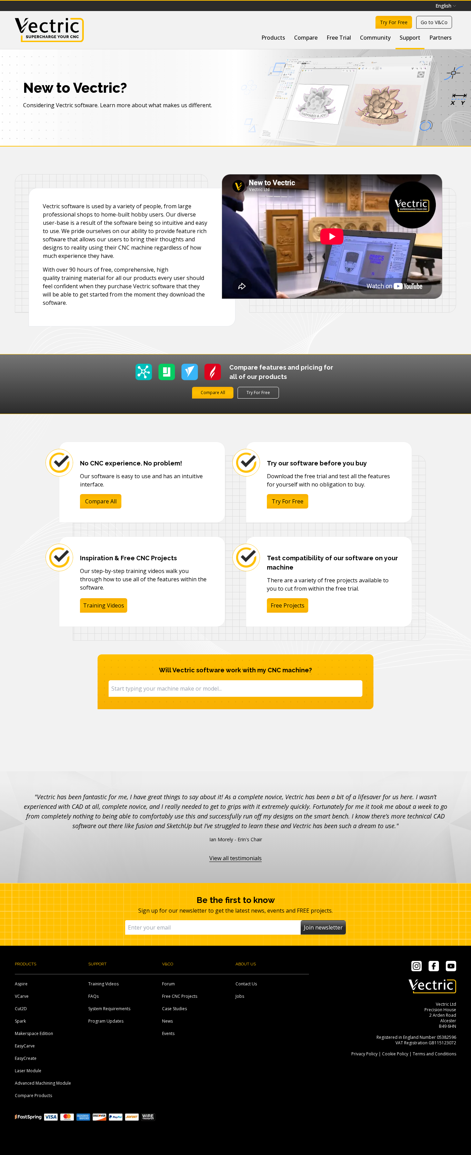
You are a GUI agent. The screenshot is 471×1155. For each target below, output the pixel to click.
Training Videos (103, 605)
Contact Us (246, 984)
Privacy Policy (364, 1054)
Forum (168, 984)
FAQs (93, 996)
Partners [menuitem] (440, 37)
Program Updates (105, 1021)
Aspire (21, 984)
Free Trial (339, 37)
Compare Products (33, 1095)
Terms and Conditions (434, 1054)
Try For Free (258, 392)
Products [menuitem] (273, 37)
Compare (306, 37)
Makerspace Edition (34, 1033)
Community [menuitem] (375, 37)
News (167, 1021)
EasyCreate (26, 1058)
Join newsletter (323, 927)
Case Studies (174, 1009)
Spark (20, 1021)
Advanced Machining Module (43, 1083)
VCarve (22, 996)
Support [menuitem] (410, 37)
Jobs (240, 996)
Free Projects (287, 605)
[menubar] (445, 5)
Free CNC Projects (179, 996)
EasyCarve (25, 1046)
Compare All (213, 392)
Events (168, 1033)
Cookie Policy (395, 1054)
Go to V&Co (434, 22)
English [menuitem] (443, 5)
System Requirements (109, 1009)
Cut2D (21, 1009)
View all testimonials (235, 858)
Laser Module (28, 1071)
